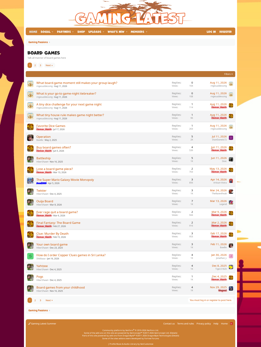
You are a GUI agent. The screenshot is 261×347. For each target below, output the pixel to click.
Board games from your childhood (60, 287)
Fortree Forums (151, 338)
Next (48, 65)
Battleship (43, 158)
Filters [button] (227, 74)
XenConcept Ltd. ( (162, 333)
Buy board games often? (53, 147)
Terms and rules (185, 323)
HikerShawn (42, 161)
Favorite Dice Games (50, 126)
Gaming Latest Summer (43, 323)
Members (137, 31)
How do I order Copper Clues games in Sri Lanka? (70, 255)
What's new (116, 31)
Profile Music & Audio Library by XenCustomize (131, 344)
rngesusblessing (44, 86)
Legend (223, 204)
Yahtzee (42, 266)
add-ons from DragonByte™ (122, 335)
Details (173, 333)
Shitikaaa (40, 258)
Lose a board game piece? (54, 169)
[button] (47, 31)
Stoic (224, 161)
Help (215, 323)
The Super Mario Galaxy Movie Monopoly (65, 180)
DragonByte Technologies (159, 335)
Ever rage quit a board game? (57, 212)
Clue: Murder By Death (52, 233)
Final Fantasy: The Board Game (58, 223)
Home (33, 31)
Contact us (169, 323)
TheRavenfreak (219, 193)
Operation (43, 137)
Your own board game (52, 244)
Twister (41, 190)
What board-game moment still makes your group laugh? (76, 83)
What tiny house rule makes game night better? (70, 115)
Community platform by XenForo (130, 330)
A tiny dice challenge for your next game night (69, 104)
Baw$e (39, 140)
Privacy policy (204, 323)
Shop (81, 31)
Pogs (39, 276)
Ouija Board (44, 201)
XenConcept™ (136, 333)
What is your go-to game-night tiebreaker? (66, 93)
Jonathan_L (221, 258)
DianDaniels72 (219, 139)
